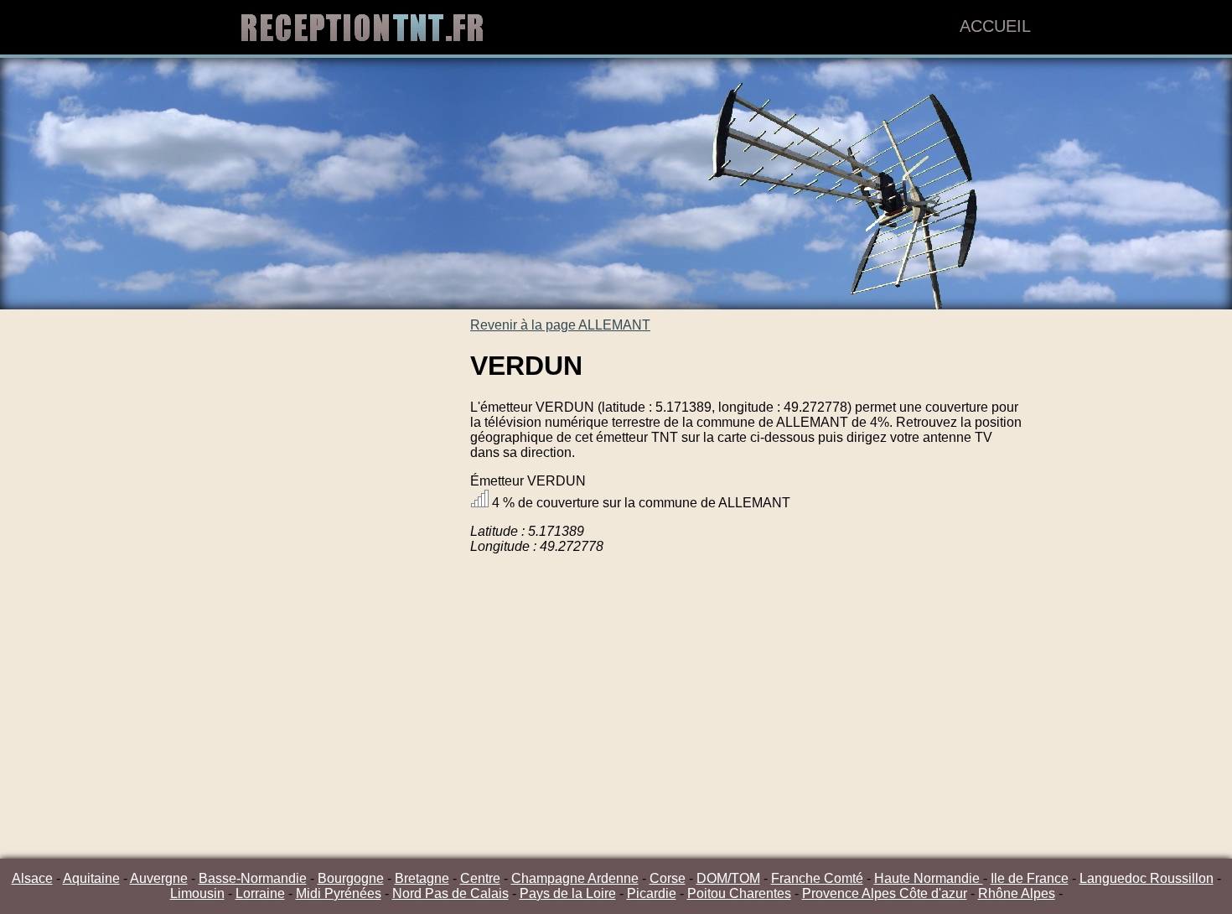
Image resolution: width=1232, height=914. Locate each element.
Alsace (32, 878)
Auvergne (159, 878)
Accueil (995, 26)
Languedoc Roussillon (1146, 878)
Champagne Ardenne (575, 878)
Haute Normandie (928, 878)
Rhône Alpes (1016, 893)
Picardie (651, 893)
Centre (480, 878)
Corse (668, 878)
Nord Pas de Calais (450, 893)
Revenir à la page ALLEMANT (560, 325)
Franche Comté (817, 878)
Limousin (197, 893)
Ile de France (1030, 878)
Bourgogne (351, 878)
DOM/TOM (728, 878)
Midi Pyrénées (338, 893)
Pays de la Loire (568, 893)
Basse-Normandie (253, 878)
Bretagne (422, 878)
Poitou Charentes (739, 893)
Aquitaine (91, 878)
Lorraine (260, 893)
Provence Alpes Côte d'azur (884, 893)
